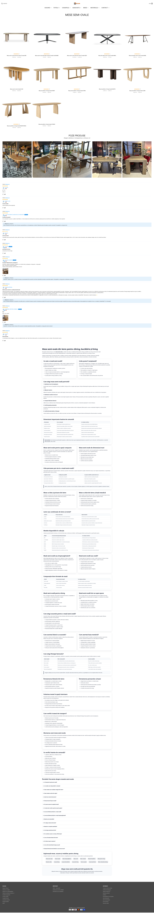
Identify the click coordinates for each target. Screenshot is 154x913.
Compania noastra (6, 899)
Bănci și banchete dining (103, 861)
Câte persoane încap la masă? (50, 800)
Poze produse (105, 901)
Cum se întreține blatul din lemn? (51, 837)
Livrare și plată (5, 896)
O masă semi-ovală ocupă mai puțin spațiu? (53, 808)
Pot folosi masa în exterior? (49, 841)
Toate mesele (57, 858)
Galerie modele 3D (106, 891)
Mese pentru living (101, 858)
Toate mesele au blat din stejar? (50, 793)
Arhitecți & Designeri (107, 889)
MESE (85, 7)
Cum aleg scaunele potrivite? (50, 830)
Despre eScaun (6, 888)
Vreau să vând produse (107, 888)
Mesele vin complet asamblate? (50, 826)
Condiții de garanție (6, 894)
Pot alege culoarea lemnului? (50, 822)
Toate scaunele (84, 861)
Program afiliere (6, 901)
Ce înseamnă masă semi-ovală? (50, 782)
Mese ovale (76, 858)
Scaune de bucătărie (66, 861)
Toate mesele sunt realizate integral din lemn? (53, 789)
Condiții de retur (6, 898)
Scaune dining (56, 861)
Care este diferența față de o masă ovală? (52, 811)
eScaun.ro (8, 184)
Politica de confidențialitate (8, 891)
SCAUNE (47, 7)
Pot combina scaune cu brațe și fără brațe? (53, 833)
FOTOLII (56, 7)
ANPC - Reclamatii (56, 888)
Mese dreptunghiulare (67, 858)
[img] (5, 185)
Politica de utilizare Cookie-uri (8, 893)
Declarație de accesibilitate (58, 891)
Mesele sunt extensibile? (49, 819)
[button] (3, 194)
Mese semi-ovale (49, 858)
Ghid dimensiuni (106, 898)
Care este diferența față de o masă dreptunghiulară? (55, 815)
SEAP (4, 903)
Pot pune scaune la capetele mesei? (51, 804)
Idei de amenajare (106, 899)
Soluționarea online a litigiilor (58, 889)
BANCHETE (76, 7)
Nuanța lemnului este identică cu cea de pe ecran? (54, 848)
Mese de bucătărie (91, 858)
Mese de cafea (49, 861)
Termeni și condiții (6, 889)
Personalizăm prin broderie (108, 896)
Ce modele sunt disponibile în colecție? (52, 786)
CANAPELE (65, 7)
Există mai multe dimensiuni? (50, 797)
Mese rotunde (83, 858)
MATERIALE (94, 7)
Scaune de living (75, 861)
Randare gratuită (106, 893)
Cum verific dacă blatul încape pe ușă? (52, 844)
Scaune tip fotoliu (92, 861)
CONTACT (105, 7)
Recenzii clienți (106, 903)
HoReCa (104, 894)
